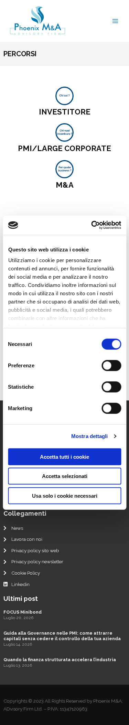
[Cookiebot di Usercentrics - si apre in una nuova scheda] (92, 225)
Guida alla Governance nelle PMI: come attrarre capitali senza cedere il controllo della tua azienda (62, 636)
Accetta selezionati (64, 476)
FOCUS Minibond (22, 612)
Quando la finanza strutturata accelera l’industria (59, 659)
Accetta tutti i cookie (64, 456)
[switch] (111, 365)
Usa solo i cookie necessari (64, 495)
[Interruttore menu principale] (115, 21)
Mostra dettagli (89, 436)
